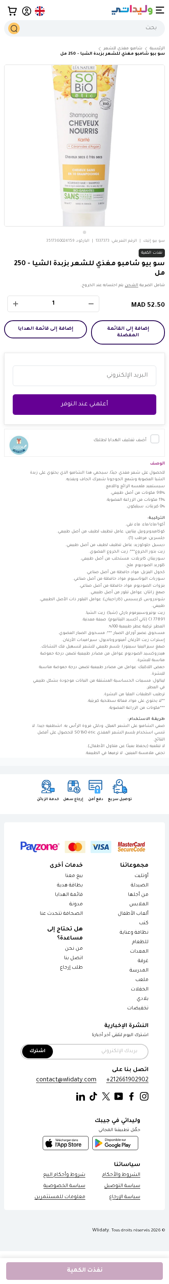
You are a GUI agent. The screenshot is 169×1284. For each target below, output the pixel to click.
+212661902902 (127, 1080)
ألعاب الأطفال (133, 914)
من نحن (74, 949)
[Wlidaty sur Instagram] (144, 1096)
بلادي (142, 999)
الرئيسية (157, 48)
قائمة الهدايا (69, 895)
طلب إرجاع (71, 968)
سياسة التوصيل (122, 1186)
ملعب (141, 980)
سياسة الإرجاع (124, 1197)
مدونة (76, 904)
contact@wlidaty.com (66, 1080)
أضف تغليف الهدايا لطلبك (120, 440)
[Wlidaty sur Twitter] (106, 1096)
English (40, 11)
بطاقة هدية (70, 885)
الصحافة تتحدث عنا (61, 914)
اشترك (38, 1051)
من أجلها (138, 895)
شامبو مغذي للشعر (122, 48)
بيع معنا (74, 876)
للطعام (140, 942)
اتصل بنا (73, 958)
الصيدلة (139, 885)
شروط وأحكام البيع (64, 1175)
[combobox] (84, 28)
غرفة (143, 961)
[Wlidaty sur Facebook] (131, 1096)
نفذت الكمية (85, 1271)
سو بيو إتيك (154, 241)
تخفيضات (137, 1008)
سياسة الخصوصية (64, 1186)
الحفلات (139, 989)
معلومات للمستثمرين (59, 1197)
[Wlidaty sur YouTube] (118, 1096)
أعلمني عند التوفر (84, 404)
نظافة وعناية (134, 933)
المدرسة (139, 971)
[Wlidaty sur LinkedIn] (80, 1096)
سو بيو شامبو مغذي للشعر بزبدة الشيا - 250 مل (112, 54)
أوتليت (141, 876)
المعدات (139, 952)
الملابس (138, 904)
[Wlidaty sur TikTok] (93, 1096)
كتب (143, 923)
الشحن (131, 285)
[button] (12, 11)
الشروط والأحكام (121, 1175)
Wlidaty (100, 1230)
